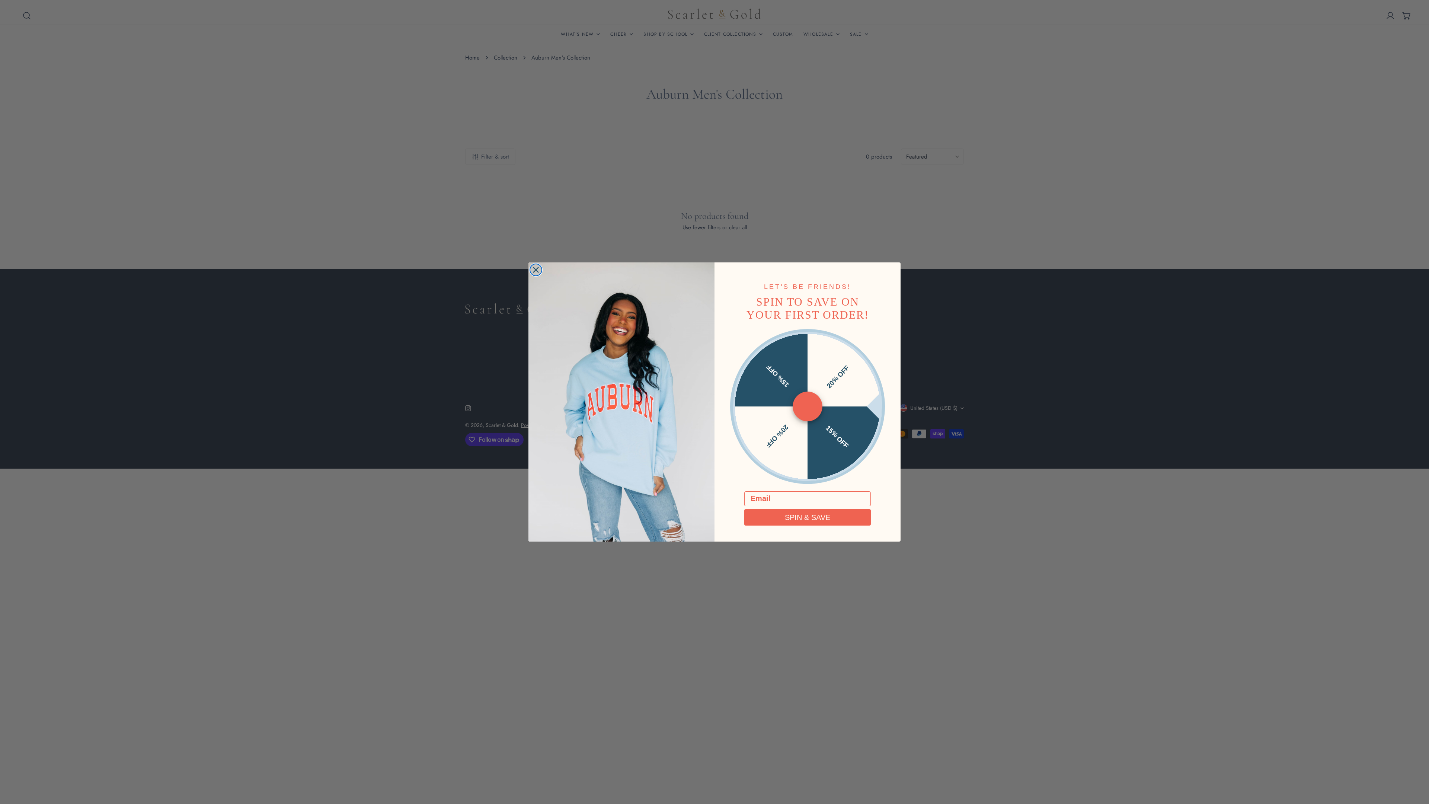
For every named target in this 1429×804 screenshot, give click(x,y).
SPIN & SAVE (807, 517)
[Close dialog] (536, 270)
